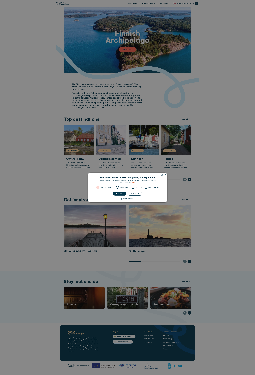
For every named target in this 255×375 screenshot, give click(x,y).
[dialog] (127, 188)
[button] (127, 199)
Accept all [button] (119, 193)
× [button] (165, 175)
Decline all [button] (135, 193)
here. (133, 182)
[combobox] (162, 175)
